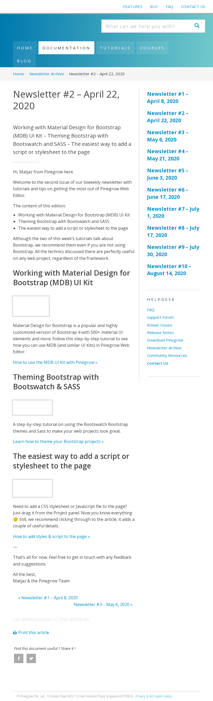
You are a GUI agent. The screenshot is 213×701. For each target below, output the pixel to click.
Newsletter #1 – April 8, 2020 (167, 97)
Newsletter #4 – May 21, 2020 (167, 155)
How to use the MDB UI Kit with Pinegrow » (55, 362)
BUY (154, 6)
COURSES (152, 47)
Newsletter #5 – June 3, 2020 (167, 174)
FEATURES (132, 6)
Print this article (33, 632)
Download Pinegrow (165, 340)
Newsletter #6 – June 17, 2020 (167, 193)
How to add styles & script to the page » (51, 536)
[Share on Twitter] (31, 658)
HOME (25, 47)
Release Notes (160, 332)
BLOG (24, 60)
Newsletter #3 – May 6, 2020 (167, 136)
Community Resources (167, 355)
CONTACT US (193, 6)
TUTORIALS (115, 47)
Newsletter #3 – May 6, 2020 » (103, 604)
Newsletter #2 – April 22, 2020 (167, 117)
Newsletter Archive (164, 347)
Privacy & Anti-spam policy (154, 696)
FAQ (169, 6)
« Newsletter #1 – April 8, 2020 (48, 598)
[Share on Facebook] (18, 658)
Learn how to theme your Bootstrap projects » (58, 441)
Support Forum (160, 317)
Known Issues (159, 325)
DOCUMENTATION (66, 47)
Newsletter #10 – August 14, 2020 (169, 270)
